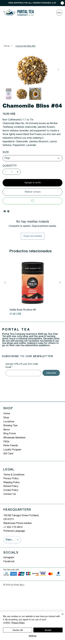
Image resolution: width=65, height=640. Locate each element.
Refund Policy (10, 486)
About (6, 430)
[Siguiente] (60, 282)
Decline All (18, 630)
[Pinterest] (8, 211)
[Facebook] (4, 211)
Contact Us (9, 494)
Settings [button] (32, 635)
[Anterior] (5, 282)
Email (9, 367)
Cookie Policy (10, 490)
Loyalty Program (12, 450)
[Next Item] (58, 69)
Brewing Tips (10, 426)
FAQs (6, 442)
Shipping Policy (11, 482)
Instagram (8, 558)
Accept (48, 630)
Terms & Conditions (13, 475)
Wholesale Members (14, 438)
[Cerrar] (60, 616)
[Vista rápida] (33, 283)
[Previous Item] (6, 69)
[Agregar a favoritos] (32, 200)
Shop (6, 418)
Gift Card (8, 454)
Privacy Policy (11, 479)
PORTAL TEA (16, 329)
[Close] (62, 3)
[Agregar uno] (18, 172)
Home (6, 414)
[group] (32, 287)
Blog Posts (9, 434)
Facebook (9, 562)
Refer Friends (10, 446)
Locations (8, 422)
